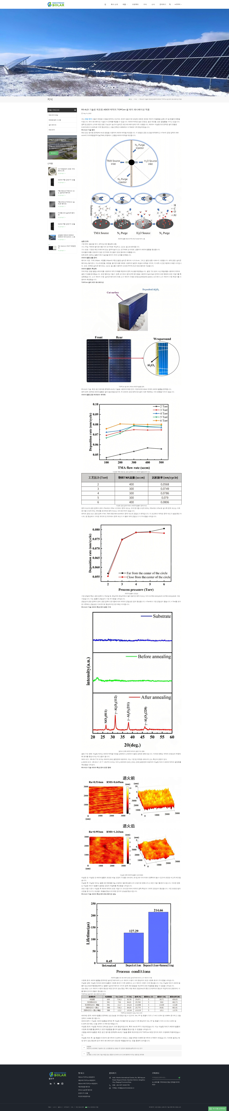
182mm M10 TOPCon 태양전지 (88, 1083)
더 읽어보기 (61, 173)
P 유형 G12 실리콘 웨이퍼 (66, 214)
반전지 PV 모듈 (83, 1093)
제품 (124, 4)
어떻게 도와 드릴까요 (57, 140)
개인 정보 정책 (80, 1107)
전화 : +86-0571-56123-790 (121, 1085)
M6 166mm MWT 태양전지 (67, 247)
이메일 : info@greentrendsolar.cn (123, 1088)
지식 (145, 4)
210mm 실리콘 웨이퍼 (85, 1090)
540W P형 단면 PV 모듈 (66, 180)
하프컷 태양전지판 (84, 1096)
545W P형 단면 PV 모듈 (66, 224)
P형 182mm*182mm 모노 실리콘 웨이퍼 (66, 191)
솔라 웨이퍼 (52, 125)
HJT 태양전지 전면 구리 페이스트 (66, 170)
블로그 (60, 1107)
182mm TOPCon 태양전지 (86, 1077)
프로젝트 (135, 4)
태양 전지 (52, 130)
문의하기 (163, 4)
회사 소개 (114, 4)
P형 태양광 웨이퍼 (84, 1087)
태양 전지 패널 (53, 115)
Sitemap (66, 1107)
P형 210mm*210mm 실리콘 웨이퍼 (66, 203)
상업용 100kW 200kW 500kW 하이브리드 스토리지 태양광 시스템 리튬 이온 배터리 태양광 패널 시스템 (66, 236)
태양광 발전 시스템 (55, 120)
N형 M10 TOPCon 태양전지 (86, 1080)
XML (72, 1107)
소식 (153, 4)
